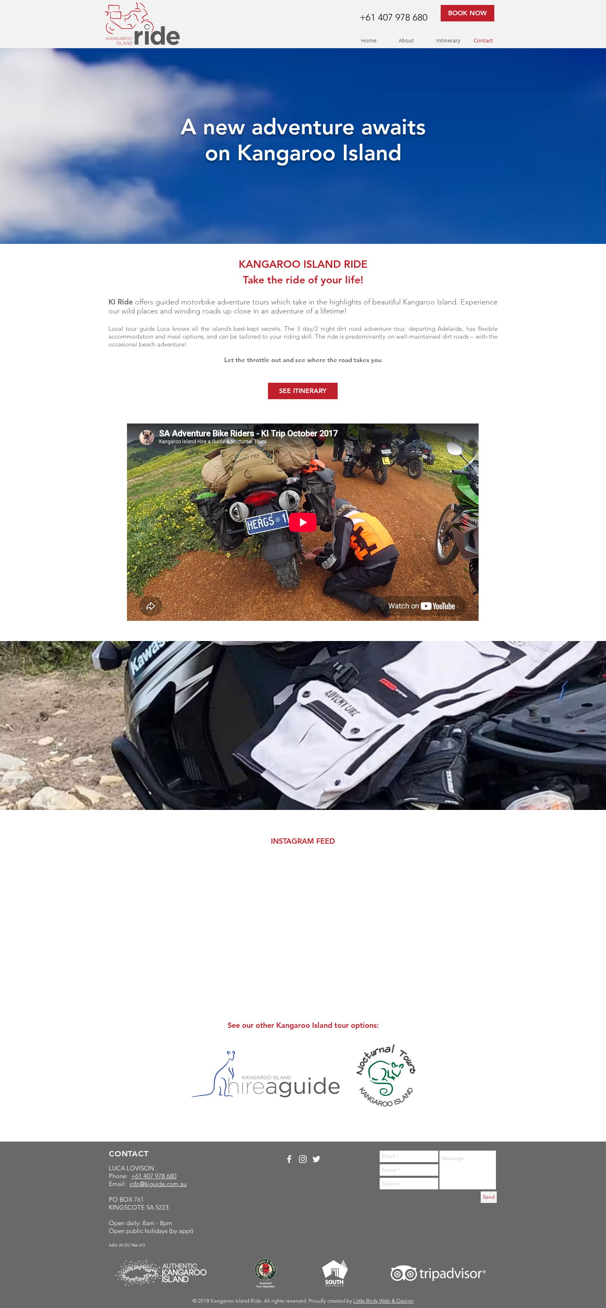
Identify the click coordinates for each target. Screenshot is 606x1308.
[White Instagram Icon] (303, 1159)
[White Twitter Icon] (316, 1159)
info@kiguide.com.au (158, 1184)
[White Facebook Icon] (289, 1159)
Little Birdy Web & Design (383, 1301)
